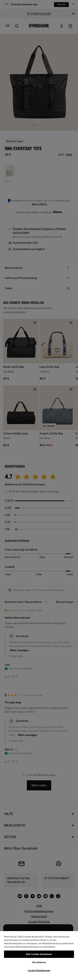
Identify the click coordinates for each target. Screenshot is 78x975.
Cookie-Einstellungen (39, 970)
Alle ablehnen (39, 962)
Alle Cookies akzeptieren (39, 954)
